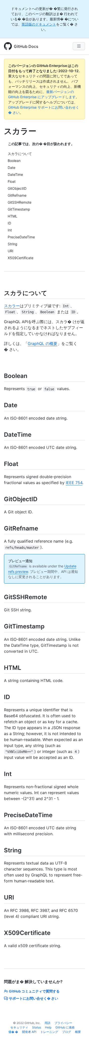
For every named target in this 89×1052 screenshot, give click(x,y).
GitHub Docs (26, 46)
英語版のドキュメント (39, 24)
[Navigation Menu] (79, 46)
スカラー (12, 305)
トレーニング (49, 1032)
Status (36, 1027)
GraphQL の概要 (42, 343)
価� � (13, 1032)
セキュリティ (19, 1027)
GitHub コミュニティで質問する (34, 991)
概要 (78, 1032)
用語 (47, 1023)
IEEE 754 (74, 482)
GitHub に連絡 (65, 1027)
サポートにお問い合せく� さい (33, 998)
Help (48, 1027)
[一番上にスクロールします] (78, 1041)
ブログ (66, 1032)
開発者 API (29, 1032)
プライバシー (63, 1023)
